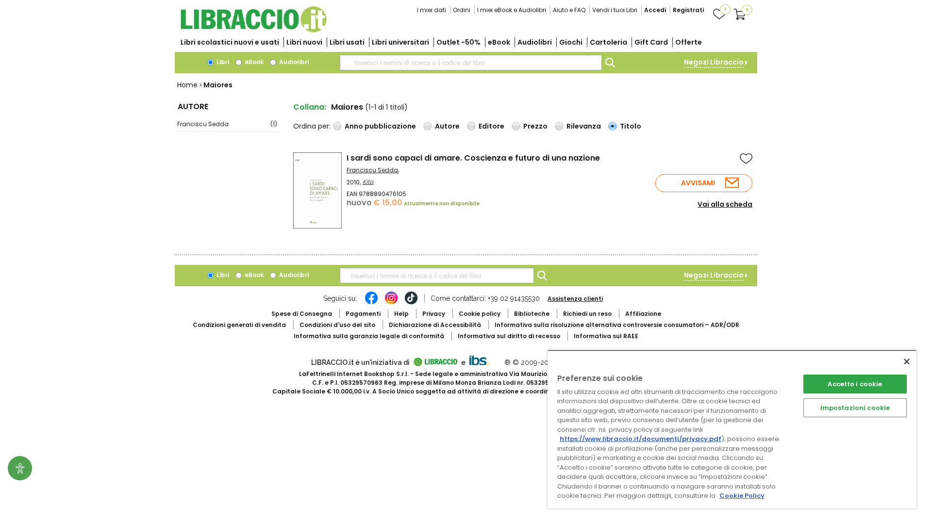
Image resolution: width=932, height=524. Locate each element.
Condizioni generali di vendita (239, 325)
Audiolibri (534, 42)
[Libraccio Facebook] (371, 302)
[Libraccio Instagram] (391, 302)
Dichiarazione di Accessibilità (435, 325)
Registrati (688, 10)
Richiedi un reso (587, 314)
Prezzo (535, 126)
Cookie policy (479, 314)
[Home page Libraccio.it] (253, 30)
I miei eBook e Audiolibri (511, 10)
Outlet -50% (458, 42)
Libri (222, 62)
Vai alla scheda (725, 204)
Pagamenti (363, 314)
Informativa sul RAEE (606, 336)
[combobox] (471, 62)
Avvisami (698, 183)
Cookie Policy (742, 495)
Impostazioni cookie (855, 407)
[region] (732, 429)
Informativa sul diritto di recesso (509, 336)
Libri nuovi (304, 42)
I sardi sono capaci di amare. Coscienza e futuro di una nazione (473, 158)
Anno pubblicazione (380, 126)
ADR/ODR (617, 325)
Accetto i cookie (855, 384)
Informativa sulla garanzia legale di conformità (369, 336)
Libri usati (347, 42)
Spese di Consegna (301, 314)
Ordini (461, 10)
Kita (368, 182)
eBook (499, 42)
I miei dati (431, 10)
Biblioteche (531, 314)
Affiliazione (643, 314)
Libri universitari (400, 42)
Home (187, 85)
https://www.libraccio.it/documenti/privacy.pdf (640, 438)
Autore (447, 126)
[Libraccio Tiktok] (411, 302)
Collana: (309, 107)
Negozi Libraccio (714, 62)
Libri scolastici (230, 42)
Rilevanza (583, 126)
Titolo (630, 126)
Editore (491, 126)
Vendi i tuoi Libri (614, 10)
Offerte (688, 42)
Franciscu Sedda (227, 124)
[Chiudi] (907, 361)
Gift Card (651, 42)
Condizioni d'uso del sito (337, 325)
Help (401, 314)
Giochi (570, 42)
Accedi (655, 10)
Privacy (433, 314)
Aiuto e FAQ (569, 10)
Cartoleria (608, 42)
